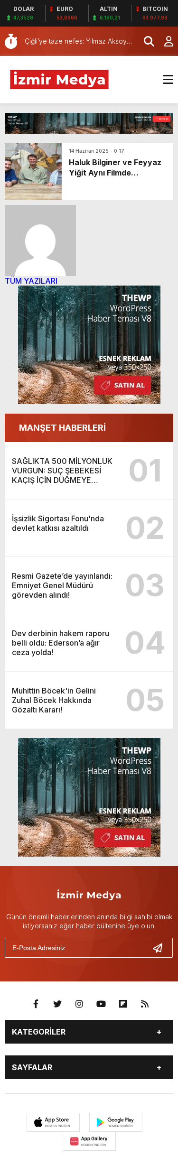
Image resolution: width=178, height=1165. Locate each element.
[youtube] (101, 1004)
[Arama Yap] (144, 41)
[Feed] (144, 1004)
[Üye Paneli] (163, 41)
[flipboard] (122, 1004)
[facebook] (35, 1004)
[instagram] (79, 1004)
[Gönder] (161, 948)
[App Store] (53, 1122)
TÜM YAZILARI (31, 281)
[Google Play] (115, 1122)
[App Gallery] (89, 1141)
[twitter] (57, 1004)
